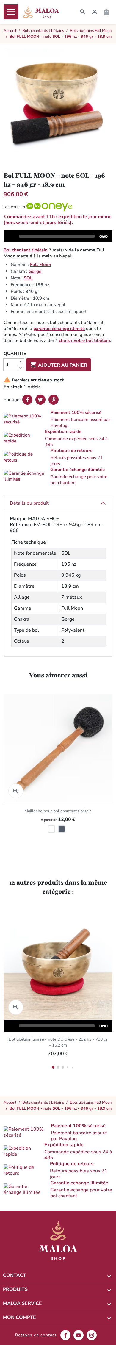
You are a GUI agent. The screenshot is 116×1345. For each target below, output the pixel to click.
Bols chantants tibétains (43, 1102)
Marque (18, 519)
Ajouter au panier (58, 364)
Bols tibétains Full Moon (91, 1102)
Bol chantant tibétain (26, 250)
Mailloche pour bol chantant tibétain (58, 811)
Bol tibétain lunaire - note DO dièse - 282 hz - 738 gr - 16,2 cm (58, 1042)
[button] (58, 418)
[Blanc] (51, 829)
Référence (21, 525)
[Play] (11, 236)
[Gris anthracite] (61, 829)
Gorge (35, 271)
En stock (13, 387)
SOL (28, 278)
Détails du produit (29, 503)
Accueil (10, 1102)
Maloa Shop (41, 11)
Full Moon (40, 265)
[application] (58, 236)
